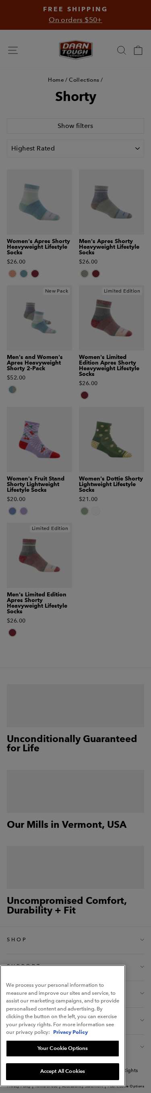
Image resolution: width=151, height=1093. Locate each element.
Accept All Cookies (62, 1071)
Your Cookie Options (62, 1048)
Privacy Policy (70, 1032)
